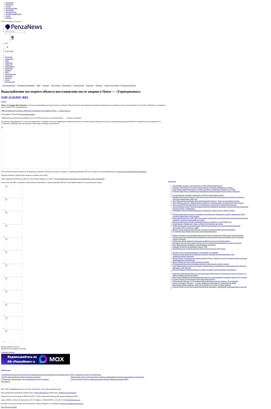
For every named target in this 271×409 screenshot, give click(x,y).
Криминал (9, 76)
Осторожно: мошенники (26, 85)
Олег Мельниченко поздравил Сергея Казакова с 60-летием (194, 245)
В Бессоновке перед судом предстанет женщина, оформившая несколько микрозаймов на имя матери (107, 377)
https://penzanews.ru (42, 393)
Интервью (9, 4)
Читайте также (5, 370)
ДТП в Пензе (55, 85)
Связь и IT (9, 65)
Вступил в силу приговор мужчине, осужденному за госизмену (196, 252)
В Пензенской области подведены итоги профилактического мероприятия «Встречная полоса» (35, 375)
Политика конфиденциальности (71, 403)
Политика (8, 57)
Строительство (78, 85)
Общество (8, 63)
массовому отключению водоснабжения (131, 172)
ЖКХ (7, 72)
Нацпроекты (66, 85)
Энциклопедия (11, 12)
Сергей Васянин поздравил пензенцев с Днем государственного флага (198, 195)
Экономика (9, 59)
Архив (8, 16)
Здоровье (45, 85)
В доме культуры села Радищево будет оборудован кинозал (194, 279)
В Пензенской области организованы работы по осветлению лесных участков (201, 264)
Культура (8, 78)
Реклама (9, 18)
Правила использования (67, 393)
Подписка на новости (128, 85)
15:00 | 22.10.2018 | (11, 97)
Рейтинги (98, 85)
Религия (8, 70)
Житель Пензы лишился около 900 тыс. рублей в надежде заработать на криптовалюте (204, 230)
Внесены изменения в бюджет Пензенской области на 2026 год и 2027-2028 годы (202, 222)
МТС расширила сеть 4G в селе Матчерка (86, 375)
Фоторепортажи (11, 8)
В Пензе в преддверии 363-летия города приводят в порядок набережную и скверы (203, 188)
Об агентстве (5, 407)
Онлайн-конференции (14, 14)
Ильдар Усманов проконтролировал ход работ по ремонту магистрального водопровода (204, 270)
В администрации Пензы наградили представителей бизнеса (195, 231)
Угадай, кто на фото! (111, 85)
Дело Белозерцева (8, 85)
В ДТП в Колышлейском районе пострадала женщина (21, 377)
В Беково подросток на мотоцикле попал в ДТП (190, 247)
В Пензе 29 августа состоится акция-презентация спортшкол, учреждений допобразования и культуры (210, 287)
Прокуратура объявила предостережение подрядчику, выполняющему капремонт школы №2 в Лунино (210, 277)
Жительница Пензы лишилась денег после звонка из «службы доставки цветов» (202, 285)
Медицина (9, 68)
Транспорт (90, 85)
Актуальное (172, 181)
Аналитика (10, 3)
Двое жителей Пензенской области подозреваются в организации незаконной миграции (204, 205)
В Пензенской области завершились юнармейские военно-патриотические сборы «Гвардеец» (206, 191)
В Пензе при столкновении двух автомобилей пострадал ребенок (25, 379)
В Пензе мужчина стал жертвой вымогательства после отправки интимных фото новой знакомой (208, 235)
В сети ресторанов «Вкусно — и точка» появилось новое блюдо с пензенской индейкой (204, 283)
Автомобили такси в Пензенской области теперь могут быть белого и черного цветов (204, 210)
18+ (59, 389)
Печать (3, 101)
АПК (7, 61)
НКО (38, 85)
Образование (10, 66)
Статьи (8, 6)
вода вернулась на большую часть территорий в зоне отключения (80, 179)
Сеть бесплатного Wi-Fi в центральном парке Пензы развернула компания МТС (100, 379)
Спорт (7, 80)
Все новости (5, 381)
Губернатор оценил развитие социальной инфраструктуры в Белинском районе (201, 241)
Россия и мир (10, 82)
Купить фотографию (27, 114)
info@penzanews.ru (73, 400)
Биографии (10, 10)
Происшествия (10, 74)
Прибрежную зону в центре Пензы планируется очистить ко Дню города (199, 249)
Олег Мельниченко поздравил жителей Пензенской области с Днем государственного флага (206, 201)
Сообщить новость (8, 352)
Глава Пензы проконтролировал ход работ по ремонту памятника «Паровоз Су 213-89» (204, 189)
